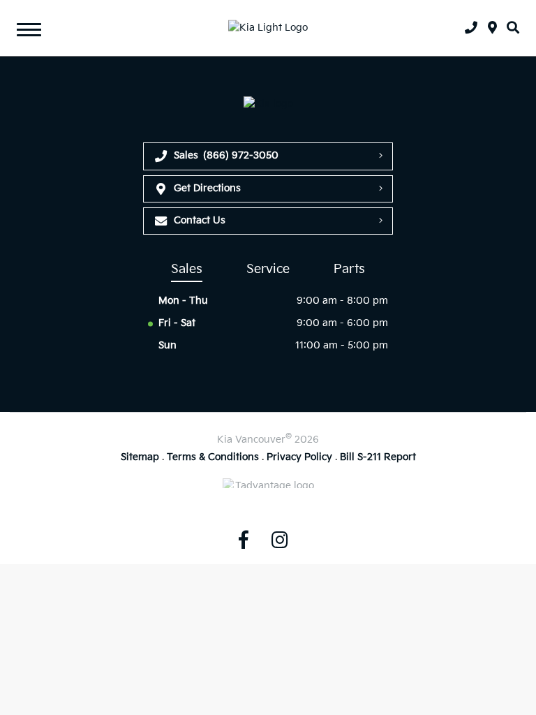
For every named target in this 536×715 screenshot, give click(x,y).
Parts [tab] (349, 269)
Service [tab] (268, 269)
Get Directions (207, 188)
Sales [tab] (186, 269)
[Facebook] (243, 540)
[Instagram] (280, 540)
